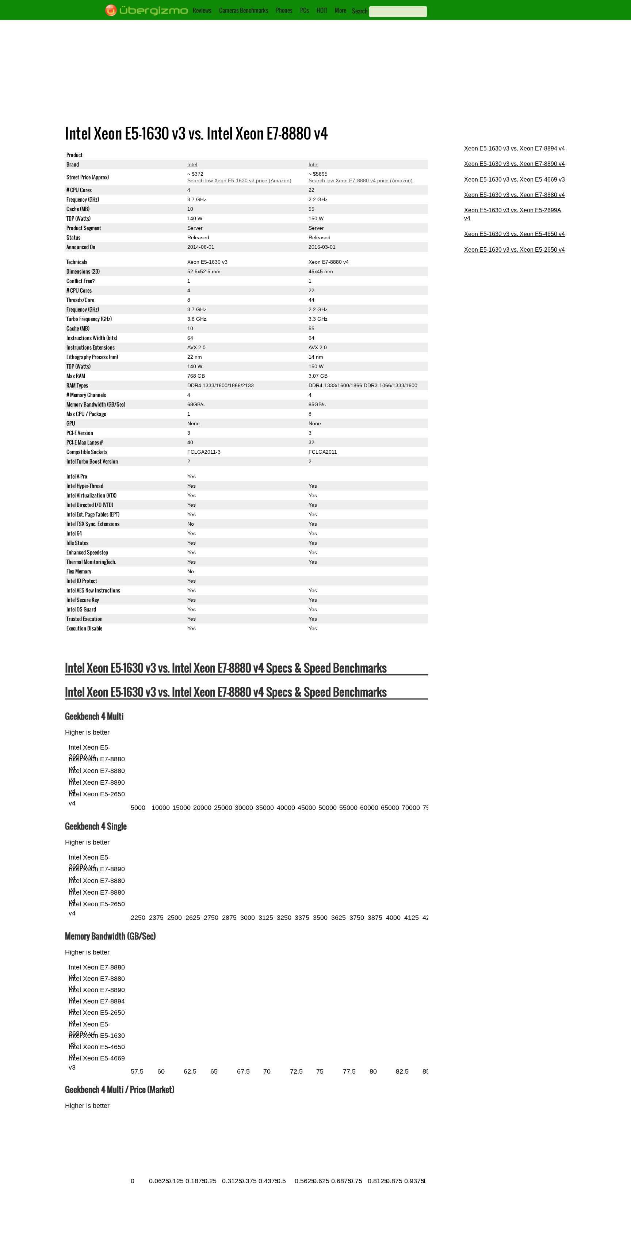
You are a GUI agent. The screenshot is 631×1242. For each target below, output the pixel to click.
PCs (304, 10)
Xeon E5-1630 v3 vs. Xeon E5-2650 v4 (514, 250)
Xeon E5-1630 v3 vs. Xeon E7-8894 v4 (514, 148)
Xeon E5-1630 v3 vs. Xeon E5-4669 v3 (514, 179)
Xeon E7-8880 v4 (329, 155)
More (340, 10)
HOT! (322, 10)
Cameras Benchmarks (243, 10)
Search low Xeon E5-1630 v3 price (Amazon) (239, 180)
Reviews (202, 10)
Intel (192, 164)
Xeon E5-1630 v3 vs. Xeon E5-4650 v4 (514, 234)
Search (360, 11)
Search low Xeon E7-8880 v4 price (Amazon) (361, 180)
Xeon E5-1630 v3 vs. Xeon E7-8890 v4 (514, 164)
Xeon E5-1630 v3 (207, 155)
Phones (284, 10)
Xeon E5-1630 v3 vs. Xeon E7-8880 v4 (514, 195)
